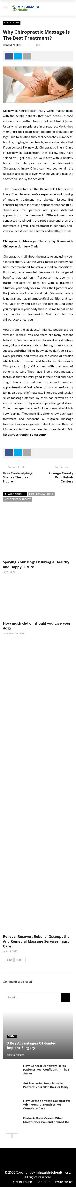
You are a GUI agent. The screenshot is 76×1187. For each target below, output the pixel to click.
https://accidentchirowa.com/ (24, 434)
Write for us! (64, 1182)
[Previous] (9, 1135)
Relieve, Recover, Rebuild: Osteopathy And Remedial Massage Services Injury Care (36, 941)
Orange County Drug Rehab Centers (61, 477)
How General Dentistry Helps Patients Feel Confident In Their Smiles (46, 1069)
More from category (17, 499)
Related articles (14, 494)
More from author (41, 494)
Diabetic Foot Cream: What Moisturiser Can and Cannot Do (46, 1120)
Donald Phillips (12, 45)
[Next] (15, 1135)
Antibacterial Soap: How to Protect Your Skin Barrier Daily (45, 1085)
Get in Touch (22, 1182)
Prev (9, 959)
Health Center (11, 22)
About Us (43, 1182)
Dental (12, 1036)
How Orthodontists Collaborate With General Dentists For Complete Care (47, 1104)
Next (18, 959)
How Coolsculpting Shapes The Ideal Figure (17, 477)
